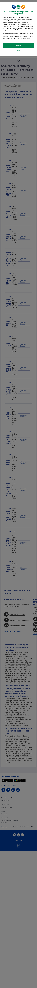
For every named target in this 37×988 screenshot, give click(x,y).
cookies (18, 38)
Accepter (18, 45)
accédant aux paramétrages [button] (11, 37)
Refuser (18, 51)
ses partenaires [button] (7, 19)
